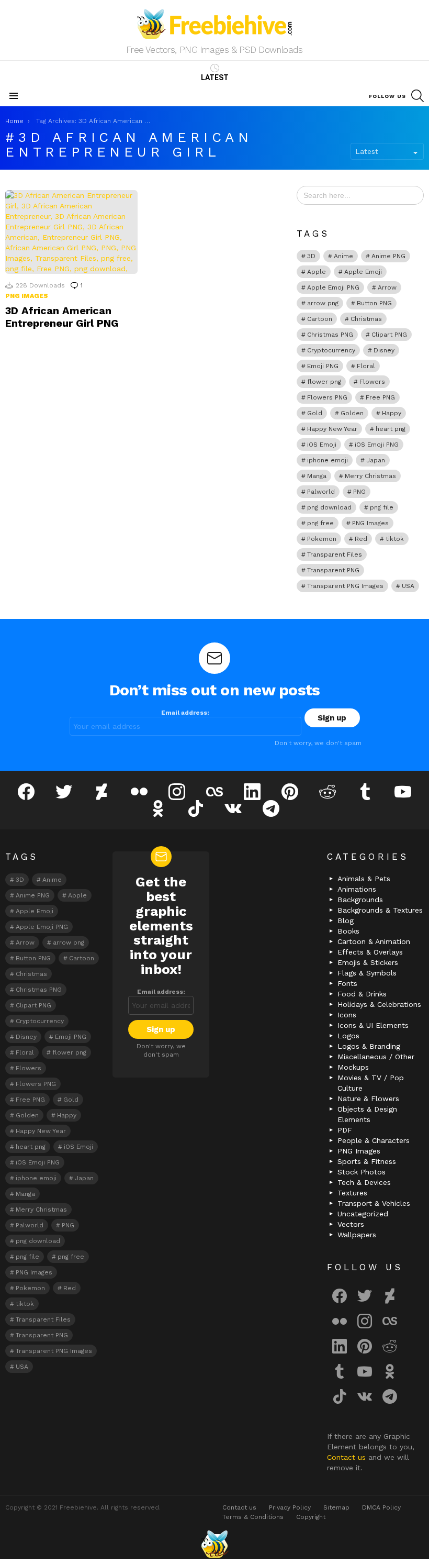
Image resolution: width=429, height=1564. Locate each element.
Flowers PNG (327, 397)
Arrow (387, 287)
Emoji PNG (322, 366)
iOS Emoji (321, 444)
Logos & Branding (368, 1046)
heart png (390, 428)
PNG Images (26, 296)
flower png (324, 381)
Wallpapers (356, 1234)
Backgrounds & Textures (380, 910)
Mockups (353, 1067)
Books (348, 931)
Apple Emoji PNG (333, 287)
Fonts (347, 983)
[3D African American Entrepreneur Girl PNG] (71, 232)
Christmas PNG (330, 334)
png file (381, 507)
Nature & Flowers (368, 1098)
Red (361, 538)
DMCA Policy (381, 1507)
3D (311, 256)
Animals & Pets (363, 878)
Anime (343, 256)
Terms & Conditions (253, 1517)
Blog (345, 920)
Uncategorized (362, 1214)
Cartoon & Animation (373, 941)
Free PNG (380, 397)
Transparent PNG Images (345, 586)
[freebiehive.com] (214, 1544)
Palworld (321, 491)
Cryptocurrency (331, 350)
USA (408, 586)
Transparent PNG (333, 570)
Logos (348, 1035)
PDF (344, 1130)
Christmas (366, 319)
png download (329, 507)
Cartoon (319, 319)
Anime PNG (388, 256)
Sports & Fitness (366, 1161)
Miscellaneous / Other (375, 1056)
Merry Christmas (370, 476)
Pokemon (321, 538)
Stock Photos (361, 1172)
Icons (346, 1015)
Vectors (350, 1224)
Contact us (347, 1457)
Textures (352, 1193)
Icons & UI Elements (373, 1025)
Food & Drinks (362, 994)
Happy (391, 413)
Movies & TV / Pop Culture (370, 1082)
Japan (375, 460)
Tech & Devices (364, 1182)
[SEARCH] (417, 95)
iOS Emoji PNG (377, 444)
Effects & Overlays (370, 952)
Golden (352, 413)
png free (320, 523)
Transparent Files (334, 554)
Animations (356, 889)
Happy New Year (332, 428)
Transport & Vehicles (373, 1203)
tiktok (395, 538)
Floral (366, 366)
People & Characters (373, 1140)
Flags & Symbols (367, 973)
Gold (314, 413)
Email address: (185, 712)
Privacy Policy (290, 1507)
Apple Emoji (363, 271)
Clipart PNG (389, 334)
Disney (384, 350)
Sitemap (336, 1507)
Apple (316, 271)
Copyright (310, 1517)
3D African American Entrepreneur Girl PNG (62, 316)
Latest (215, 77)
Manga (316, 476)
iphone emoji (327, 460)
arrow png (322, 303)
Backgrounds (360, 899)
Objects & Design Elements (367, 1114)
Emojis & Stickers (367, 962)
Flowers (372, 381)
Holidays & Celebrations (379, 1004)
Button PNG (374, 303)
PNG (359, 491)
